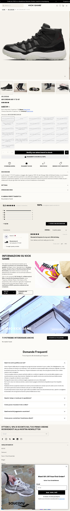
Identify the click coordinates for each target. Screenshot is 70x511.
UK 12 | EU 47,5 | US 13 (62, 135)
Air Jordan (11, 9)
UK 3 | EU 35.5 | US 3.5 (8, 119)
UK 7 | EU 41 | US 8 (62, 124)
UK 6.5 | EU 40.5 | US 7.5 (48, 124)
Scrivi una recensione (58, 224)
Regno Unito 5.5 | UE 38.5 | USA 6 (8, 124)
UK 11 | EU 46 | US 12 (35, 135)
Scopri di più (27, 109)
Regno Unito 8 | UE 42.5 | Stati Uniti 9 (21, 129)
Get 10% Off (51, 492)
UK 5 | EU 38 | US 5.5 (62, 119)
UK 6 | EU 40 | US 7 (35, 124)
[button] (63, 6)
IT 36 (23, 119)
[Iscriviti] (46, 434)
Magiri (3, 460)
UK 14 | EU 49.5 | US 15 (35, 142)
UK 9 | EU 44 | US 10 (48, 129)
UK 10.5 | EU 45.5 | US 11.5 (21, 135)
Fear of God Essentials (8, 456)
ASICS (3, 448)
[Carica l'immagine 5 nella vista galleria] (62, 87)
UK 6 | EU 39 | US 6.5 (21, 124)
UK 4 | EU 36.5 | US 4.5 (35, 119)
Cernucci (3, 452)
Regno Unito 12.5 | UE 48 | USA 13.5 (8, 141)
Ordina (47, 230)
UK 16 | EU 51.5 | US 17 (62, 142)
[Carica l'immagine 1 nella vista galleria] (6, 87)
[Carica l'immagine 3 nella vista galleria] (34, 87)
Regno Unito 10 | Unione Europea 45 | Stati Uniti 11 (8, 134)
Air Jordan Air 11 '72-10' (15, 243)
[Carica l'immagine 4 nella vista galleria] (48, 87)
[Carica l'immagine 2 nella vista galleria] (20, 87)
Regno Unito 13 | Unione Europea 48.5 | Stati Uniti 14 (21, 141)
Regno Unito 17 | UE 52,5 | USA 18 (8, 147)
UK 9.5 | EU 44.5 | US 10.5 (62, 129)
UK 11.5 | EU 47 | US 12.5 (48, 135)
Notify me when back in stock (39, 152)
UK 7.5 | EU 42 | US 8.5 (8, 129)
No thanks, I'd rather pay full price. (51, 496)
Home (3, 9)
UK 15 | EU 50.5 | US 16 (48, 142)
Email (38, 484)
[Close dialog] (66, 466)
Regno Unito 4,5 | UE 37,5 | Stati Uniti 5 (48, 119)
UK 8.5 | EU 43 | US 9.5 (35, 129)
